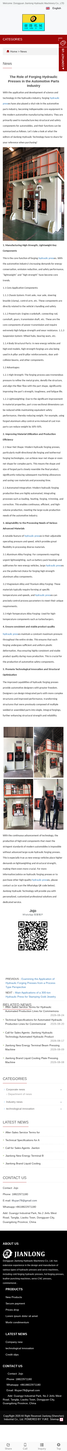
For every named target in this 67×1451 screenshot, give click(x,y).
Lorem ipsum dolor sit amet (22, 1316)
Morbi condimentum (17, 1322)
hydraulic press (46, 258)
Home (13, 51)
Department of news (20, 1094)
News (23, 51)
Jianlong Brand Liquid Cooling (23, 1163)
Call (25, 1448)
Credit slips (12, 1354)
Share (8, 1448)
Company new (14, 1341)
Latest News (16, 1334)
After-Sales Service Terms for (22, 1132)
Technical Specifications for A (22, 1140)
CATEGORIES (12, 39)
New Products (14, 1297)
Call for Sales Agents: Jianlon (22, 1147)
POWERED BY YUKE (37, 1419)
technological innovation (20, 1108)
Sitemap (54, 1419)
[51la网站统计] (61, 1419)
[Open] (63, 55)
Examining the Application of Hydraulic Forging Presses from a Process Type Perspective (30, 983)
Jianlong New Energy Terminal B (24, 1155)
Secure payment (15, 1303)
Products (14, 1289)
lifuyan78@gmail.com (24, 1200)
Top (59, 1448)
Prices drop (12, 1309)
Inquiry (42, 1448)
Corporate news (15, 1089)
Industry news (14, 1101)
